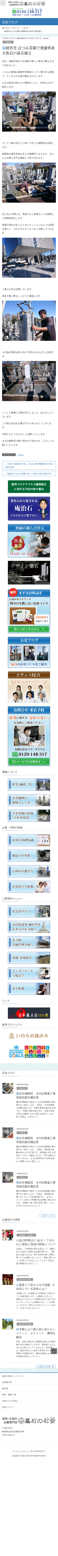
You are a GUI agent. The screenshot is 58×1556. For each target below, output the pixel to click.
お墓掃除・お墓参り (26, 1235)
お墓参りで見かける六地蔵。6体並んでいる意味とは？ (35, 1287)
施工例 (5, 1388)
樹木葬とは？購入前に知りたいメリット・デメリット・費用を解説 (36, 1333)
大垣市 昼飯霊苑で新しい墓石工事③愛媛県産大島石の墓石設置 (28, 465)
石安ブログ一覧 (48, 1215)
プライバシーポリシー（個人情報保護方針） (29, 1451)
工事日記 (8, 42)
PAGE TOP (53, 1351)
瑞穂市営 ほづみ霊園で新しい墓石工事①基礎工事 (29, 473)
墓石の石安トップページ (13, 1376)
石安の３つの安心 (10, 1400)
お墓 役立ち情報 (25, 1279)
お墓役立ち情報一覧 (46, 1366)
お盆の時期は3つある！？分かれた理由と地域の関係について (36, 1242)
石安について (8, 1406)
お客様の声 (7, 1382)
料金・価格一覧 (9, 1394)
